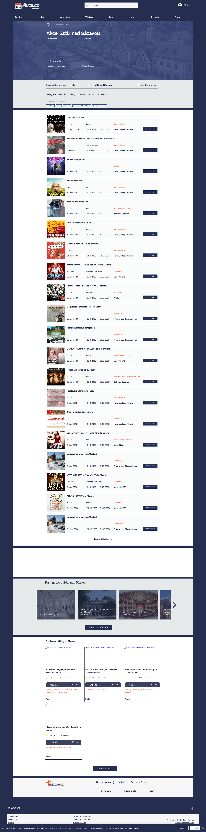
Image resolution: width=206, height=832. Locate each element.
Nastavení (183, 828)
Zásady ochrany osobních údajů (127, 828)
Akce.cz (14, 808)
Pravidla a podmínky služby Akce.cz (180, 820)
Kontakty (11, 823)
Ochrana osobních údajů (184, 823)
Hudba (82, 94)
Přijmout (195, 828)
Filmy (72, 94)
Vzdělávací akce (99, 106)
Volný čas (102, 94)
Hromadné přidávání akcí (82, 816)
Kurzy (91, 94)
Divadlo (62, 94)
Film (58, 106)
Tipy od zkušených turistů (110, 782)
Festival (50, 106)
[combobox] (62, 38)
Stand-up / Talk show (81, 106)
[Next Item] (174, 605)
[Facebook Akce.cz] (192, 808)
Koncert (67, 106)
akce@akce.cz (13, 820)
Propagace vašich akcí (81, 819)
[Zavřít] (203, 828)
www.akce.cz (13, 816)
